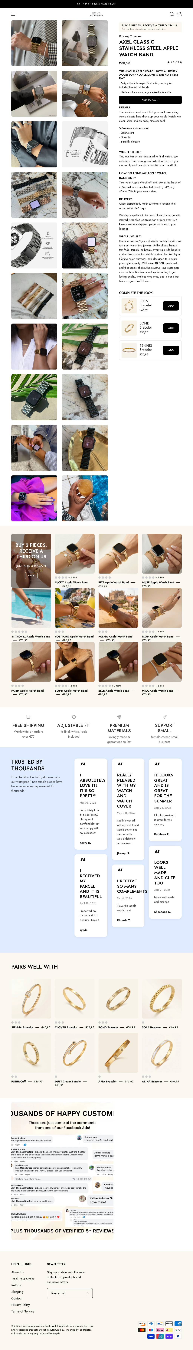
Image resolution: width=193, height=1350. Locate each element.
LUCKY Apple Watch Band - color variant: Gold (56, 577)
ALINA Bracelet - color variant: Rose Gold (150, 1076)
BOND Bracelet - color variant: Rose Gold (106, 1022)
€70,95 (66, 586)
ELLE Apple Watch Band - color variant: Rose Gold (106, 686)
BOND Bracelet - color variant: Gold (99, 1022)
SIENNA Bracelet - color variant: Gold (12, 1022)
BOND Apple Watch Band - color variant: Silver (59, 686)
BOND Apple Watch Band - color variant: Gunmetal (66, 686)
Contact (16, 1298)
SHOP (31, 575)
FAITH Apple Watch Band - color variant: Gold (12, 686)
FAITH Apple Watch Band (27, 691)
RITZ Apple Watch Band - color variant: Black (110, 577)
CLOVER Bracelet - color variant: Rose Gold (63, 1022)
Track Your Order (22, 1278)
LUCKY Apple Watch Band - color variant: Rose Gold (63, 577)
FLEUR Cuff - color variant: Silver (16, 1076)
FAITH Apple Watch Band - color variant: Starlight (22, 686)
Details (124, 107)
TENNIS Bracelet (146, 348)
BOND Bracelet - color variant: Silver (103, 1022)
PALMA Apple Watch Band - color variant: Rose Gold (106, 632)
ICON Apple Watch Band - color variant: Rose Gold (150, 632)
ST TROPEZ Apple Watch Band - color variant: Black (26, 632)
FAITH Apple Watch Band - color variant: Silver (16, 686)
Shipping (17, 1291)
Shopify (56, 1333)
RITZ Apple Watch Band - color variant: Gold (99, 577)
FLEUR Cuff (18, 1081)
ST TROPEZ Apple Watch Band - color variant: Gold (12, 632)
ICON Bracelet (146, 303)
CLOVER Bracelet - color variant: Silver (59, 1022)
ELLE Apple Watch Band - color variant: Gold (99, 686)
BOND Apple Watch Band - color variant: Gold (56, 686)
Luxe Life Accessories (32, 1326)
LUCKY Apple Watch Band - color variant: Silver (59, 577)
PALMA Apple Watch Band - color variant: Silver (103, 632)
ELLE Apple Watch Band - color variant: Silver (103, 686)
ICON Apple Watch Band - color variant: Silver (146, 632)
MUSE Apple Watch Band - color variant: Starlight (153, 577)
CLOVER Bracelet (66, 1027)
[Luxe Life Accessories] (96, 14)
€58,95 (90, 1027)
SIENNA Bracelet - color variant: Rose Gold (19, 1022)
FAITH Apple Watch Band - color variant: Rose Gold (19, 686)
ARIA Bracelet (107, 1081)
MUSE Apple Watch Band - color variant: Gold (143, 577)
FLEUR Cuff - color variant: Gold (12, 1076)
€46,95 (45, 1027)
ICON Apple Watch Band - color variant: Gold (143, 632)
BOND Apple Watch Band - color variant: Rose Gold (63, 686)
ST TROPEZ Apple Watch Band (30, 636)
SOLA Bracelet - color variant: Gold (143, 1022)
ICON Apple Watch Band (158, 636)
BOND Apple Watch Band (71, 691)
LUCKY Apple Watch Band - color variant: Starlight (66, 577)
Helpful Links (21, 1264)
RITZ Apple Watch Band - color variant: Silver (103, 577)
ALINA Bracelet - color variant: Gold (143, 1076)
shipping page (147, 224)
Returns (16, 1285)
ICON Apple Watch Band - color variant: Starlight (153, 632)
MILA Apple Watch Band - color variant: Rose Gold (150, 686)
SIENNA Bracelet (22, 1027)
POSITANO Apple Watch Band (74, 636)
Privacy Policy (20, 1304)
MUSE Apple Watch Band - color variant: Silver (146, 577)
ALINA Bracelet (152, 1081)
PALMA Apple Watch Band (115, 636)
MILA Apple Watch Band (157, 691)
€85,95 (102, 586)
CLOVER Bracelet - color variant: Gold (56, 1022)
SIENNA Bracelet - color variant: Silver (16, 1022)
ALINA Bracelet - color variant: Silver (146, 1076)
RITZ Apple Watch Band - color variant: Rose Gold (106, 577)
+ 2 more (72, 577)
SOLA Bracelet (151, 1027)
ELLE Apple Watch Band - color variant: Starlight (110, 686)
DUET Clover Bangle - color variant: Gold (56, 1076)
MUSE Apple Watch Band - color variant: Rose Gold (150, 577)
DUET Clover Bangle (68, 1081)
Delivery (125, 199)
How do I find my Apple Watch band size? (143, 175)
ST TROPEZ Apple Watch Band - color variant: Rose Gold (19, 632)
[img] (174, 62)
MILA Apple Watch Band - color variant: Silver (146, 686)
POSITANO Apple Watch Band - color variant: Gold (56, 632)
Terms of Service (22, 1311)
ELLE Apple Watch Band (113, 691)
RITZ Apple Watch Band (113, 582)
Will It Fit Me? (130, 152)
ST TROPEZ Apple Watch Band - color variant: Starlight (22, 632)
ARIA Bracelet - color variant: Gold (99, 1076)
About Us (17, 1272)
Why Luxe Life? (130, 236)
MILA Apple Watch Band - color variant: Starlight (153, 686)
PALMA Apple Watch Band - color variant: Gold (99, 632)
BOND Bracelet (146, 325)
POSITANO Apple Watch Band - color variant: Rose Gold (63, 632)
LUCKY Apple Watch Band (71, 582)
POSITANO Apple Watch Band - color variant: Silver (59, 632)
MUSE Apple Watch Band (158, 582)
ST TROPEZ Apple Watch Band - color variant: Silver (16, 632)
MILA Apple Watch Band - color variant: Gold (143, 686)
